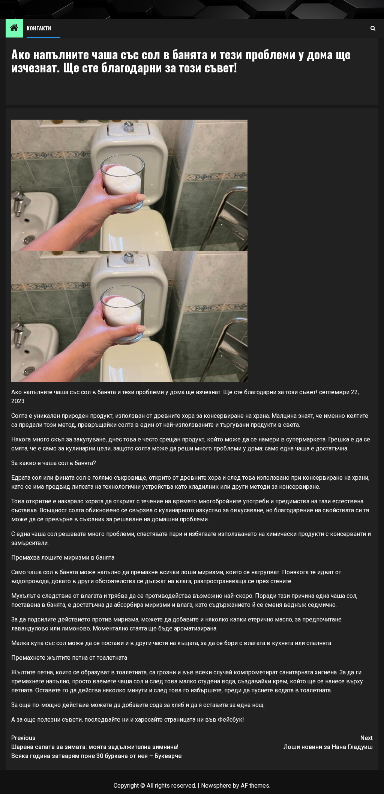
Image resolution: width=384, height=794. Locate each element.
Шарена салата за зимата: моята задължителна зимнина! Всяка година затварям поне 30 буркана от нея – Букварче (96, 746)
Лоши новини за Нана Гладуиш (328, 742)
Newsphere (216, 785)
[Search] (373, 28)
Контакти (39, 28)
